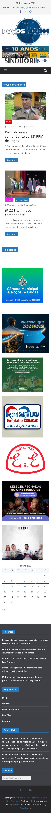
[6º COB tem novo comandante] (25, 184)
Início (4, 697)
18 (18, 591)
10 (12, 586)
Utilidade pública (22, 200)
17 (12, 591)
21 (38, 591)
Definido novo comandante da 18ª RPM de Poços (24, 136)
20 (32, 591)
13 (32, 586)
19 (25, 591)
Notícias (6, 703)
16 (5, 591)
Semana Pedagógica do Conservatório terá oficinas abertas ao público (29, 9)
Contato (6, 721)
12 (25, 586)
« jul (4, 609)
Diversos (9, 200)
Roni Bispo (30, 127)
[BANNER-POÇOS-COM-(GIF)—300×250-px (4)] (22, 270)
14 (38, 586)
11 (18, 586)
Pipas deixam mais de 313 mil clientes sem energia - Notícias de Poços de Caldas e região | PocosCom (24, 741)
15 (45, 586)
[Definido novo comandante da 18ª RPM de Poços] (25, 106)
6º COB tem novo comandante (18, 212)
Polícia (8, 122)
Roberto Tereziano (10, 709)
